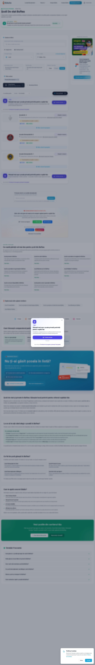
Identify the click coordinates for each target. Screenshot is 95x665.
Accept (88, 660)
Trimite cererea (48, 337)
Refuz (81, 660)
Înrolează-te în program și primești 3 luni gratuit (50, 344)
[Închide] (62, 320)
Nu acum (47, 340)
